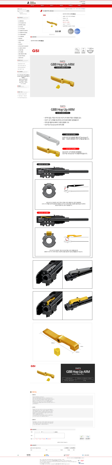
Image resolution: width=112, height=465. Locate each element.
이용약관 (72, 457)
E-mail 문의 (24, 83)
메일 (43, 463)
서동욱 (63, 459)
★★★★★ (49, 438)
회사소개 (68, 457)
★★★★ (44, 438)
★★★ (40, 438)
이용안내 (82, 457)
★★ (37, 438)
